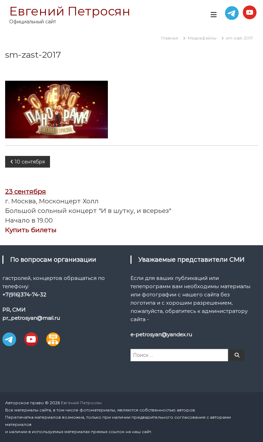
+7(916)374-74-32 (24, 294)
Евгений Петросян (69, 11)
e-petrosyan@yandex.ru (161, 334)
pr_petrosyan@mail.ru (31, 318)
